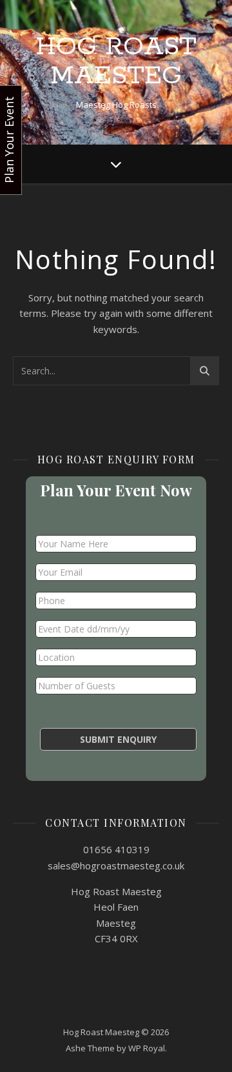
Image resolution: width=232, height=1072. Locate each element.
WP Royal (146, 1048)
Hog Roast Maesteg (116, 61)
